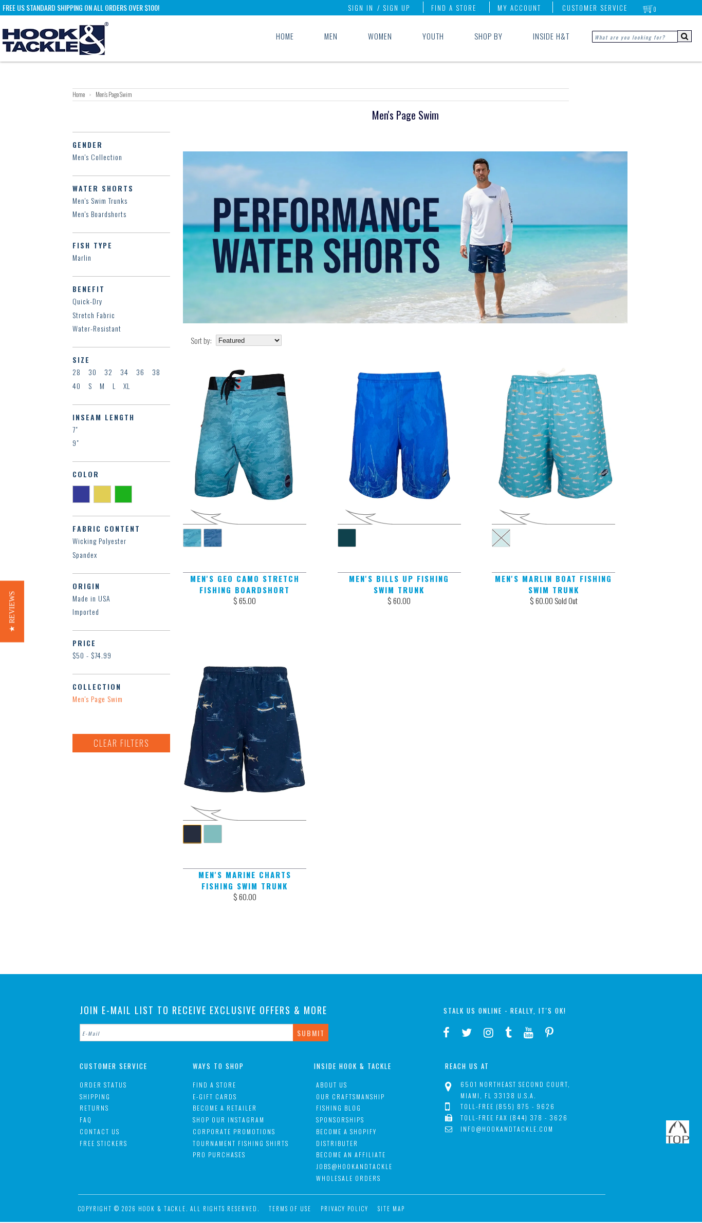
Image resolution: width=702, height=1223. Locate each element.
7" (75, 429)
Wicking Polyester (99, 540)
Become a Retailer (225, 1107)
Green (125, 493)
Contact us (100, 1131)
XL (126, 385)
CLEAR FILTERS (122, 742)
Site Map (391, 1209)
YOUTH (433, 36)
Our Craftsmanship (350, 1096)
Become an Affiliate (351, 1154)
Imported (85, 611)
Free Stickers (103, 1143)
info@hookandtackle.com (506, 1128)
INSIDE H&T (551, 36)
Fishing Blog (338, 1107)
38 (156, 371)
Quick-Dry (87, 301)
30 (92, 371)
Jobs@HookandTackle (354, 1166)
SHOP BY (488, 36)
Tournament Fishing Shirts (241, 1143)
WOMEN (380, 36)
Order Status (103, 1084)
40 (76, 385)
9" (75, 442)
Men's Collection (97, 156)
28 (76, 371)
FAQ (86, 1119)
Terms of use (290, 1209)
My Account (519, 8)
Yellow (104, 493)
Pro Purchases (219, 1154)
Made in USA (91, 598)
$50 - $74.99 (92, 655)
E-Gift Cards (215, 1096)
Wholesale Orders (348, 1178)
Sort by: (201, 340)
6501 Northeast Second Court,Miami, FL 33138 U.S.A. (515, 1090)
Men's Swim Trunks (99, 200)
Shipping (95, 1096)
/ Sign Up (393, 8)
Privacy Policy (344, 1209)
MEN (331, 36)
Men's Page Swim (97, 698)
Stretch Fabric (93, 314)
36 (140, 371)
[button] (12, 612)
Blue (83, 493)
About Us (331, 1084)
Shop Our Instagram (229, 1119)
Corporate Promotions (234, 1131)
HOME (285, 36)
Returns (94, 1107)
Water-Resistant (96, 328)
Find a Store (453, 8)
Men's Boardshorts (99, 213)
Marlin (81, 257)
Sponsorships (340, 1119)
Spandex (84, 554)
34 (124, 371)
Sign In (361, 8)
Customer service (594, 8)
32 (108, 371)
